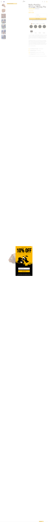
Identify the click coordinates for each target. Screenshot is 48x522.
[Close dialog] (31, 246)
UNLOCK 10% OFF (24, 271)
